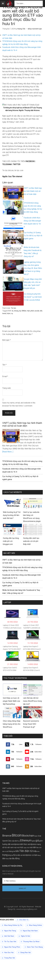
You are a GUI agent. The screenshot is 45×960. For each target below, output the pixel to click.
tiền (17, 851)
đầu (13, 858)
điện (4, 858)
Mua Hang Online (34, 925)
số (7, 851)
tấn (41, 311)
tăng (9, 855)
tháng (11, 851)
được (7, 858)
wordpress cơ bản (30, 855)
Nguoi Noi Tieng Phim (11, 947)
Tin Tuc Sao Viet (9, 942)
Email (5, 376)
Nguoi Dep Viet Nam (29, 931)
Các (9, 841)
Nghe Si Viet (24, 936)
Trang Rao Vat (8, 958)
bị (12, 311)
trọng (5, 855)
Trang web (6, 388)
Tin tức (13, 308)
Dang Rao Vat (24, 952)
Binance (6, 835)
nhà (28, 847)
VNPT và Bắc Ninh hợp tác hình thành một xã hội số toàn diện (22, 424)
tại (12, 855)
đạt (10, 859)
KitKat (24, 311)
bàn (36, 836)
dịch (16, 841)
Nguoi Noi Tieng (9, 931)
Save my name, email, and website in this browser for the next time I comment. (18, 404)
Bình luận (6, 340)
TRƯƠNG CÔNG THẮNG (9, 3)
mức (21, 847)
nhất (30, 847)
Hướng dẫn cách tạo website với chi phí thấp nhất (31, 541)
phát (32, 311)
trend (4, 313)
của (13, 841)
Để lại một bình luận (35, 29)
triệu (35, 851)
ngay (25, 847)
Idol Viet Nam (8, 936)
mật (28, 311)
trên (38, 851)
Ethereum (26, 840)
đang (39, 855)
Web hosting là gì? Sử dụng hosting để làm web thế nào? (12, 515)
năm (34, 847)
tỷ (16, 855)
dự (20, 311)
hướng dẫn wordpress (11, 844)
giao (33, 841)
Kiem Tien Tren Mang (34, 947)
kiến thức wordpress (28, 844)
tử (14, 855)
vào (18, 855)
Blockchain (28, 835)
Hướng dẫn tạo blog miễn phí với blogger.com (11, 541)
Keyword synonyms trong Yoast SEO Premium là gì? (31, 724)
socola (36, 311)
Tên (4, 365)
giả (37, 840)
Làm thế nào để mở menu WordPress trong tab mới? (32, 701)
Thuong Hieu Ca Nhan (30, 942)
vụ (12, 313)
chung (16, 311)
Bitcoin (17, 835)
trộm (8, 313)
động (17, 858)
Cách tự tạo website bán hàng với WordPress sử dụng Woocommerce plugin (32, 516)
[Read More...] (7, 452)
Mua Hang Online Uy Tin (12, 925)
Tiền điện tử (25, 851)
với (21, 855)
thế (14, 851)
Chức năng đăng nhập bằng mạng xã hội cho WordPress (11, 724)
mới (18, 847)
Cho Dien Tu (22, 920)
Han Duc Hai (8, 952)
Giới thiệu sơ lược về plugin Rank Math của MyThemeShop (11, 701)
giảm (41, 841)
